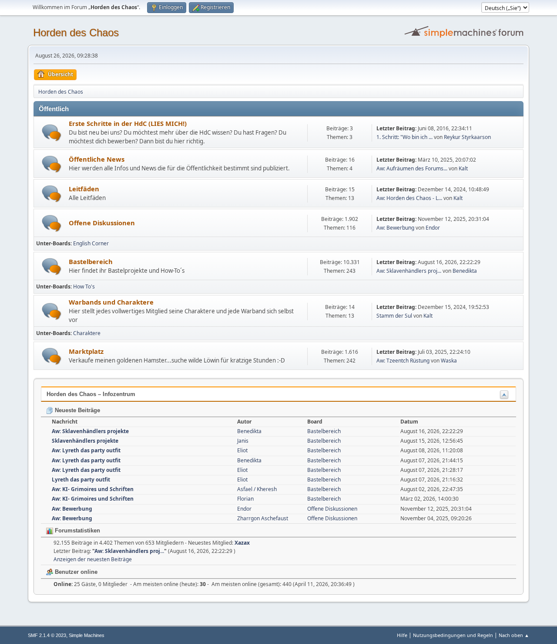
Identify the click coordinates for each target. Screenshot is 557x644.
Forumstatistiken (76, 530)
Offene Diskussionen (102, 222)
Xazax (242, 542)
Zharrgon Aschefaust (262, 518)
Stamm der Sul (394, 315)
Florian (245, 498)
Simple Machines (86, 635)
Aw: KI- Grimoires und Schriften (93, 489)
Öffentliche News (96, 159)
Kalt (463, 168)
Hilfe (402, 635)
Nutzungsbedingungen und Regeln (453, 635)
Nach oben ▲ (514, 635)
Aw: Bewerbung (395, 227)
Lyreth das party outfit (81, 479)
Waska (449, 360)
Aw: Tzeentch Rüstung (402, 360)
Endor (433, 227)
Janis (242, 440)
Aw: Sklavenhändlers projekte (90, 431)
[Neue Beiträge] (51, 132)
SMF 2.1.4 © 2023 (47, 635)
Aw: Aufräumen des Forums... (411, 168)
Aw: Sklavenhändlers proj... (408, 271)
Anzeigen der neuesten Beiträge (93, 559)
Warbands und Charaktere (111, 302)
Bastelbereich (91, 261)
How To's (84, 286)
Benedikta (465, 271)
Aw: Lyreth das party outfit (86, 450)
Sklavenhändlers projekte (85, 440)
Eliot (242, 450)
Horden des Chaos (76, 32)
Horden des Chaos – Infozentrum (91, 394)
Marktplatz (86, 351)
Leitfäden (84, 188)
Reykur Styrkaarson (467, 137)
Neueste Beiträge (76, 410)
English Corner (91, 243)
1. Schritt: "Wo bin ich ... (404, 137)
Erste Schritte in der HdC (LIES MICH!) (128, 123)
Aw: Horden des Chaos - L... (409, 198)
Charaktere (87, 333)
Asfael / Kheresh (257, 489)
